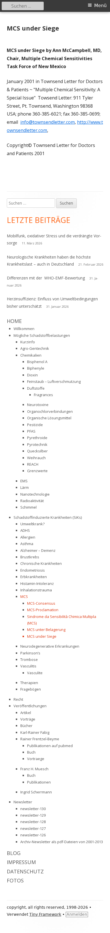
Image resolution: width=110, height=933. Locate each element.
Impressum (21, 862)
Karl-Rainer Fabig (34, 732)
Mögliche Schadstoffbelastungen (42, 335)
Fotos (15, 880)
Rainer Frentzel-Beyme (39, 738)
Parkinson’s (30, 653)
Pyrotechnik (37, 444)
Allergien (27, 537)
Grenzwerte (37, 470)
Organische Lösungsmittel (49, 417)
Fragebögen (30, 689)
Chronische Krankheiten (41, 563)
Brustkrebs (29, 556)
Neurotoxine (38, 404)
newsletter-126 (33, 834)
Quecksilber (37, 451)
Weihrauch (36, 457)
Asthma (26, 543)
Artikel (25, 712)
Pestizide (35, 424)
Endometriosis (32, 570)
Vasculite (35, 672)
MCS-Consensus (41, 603)
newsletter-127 (33, 828)
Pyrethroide (37, 437)
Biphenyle (35, 368)
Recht (18, 699)
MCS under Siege (41, 636)
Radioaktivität (32, 500)
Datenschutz (25, 871)
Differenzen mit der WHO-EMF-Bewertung (46, 278)
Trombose (29, 659)
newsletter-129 (33, 815)
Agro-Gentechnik (34, 348)
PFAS (31, 431)
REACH (32, 464)
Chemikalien (30, 355)
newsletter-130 (33, 808)
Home (14, 321)
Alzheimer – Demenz (38, 550)
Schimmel (28, 507)
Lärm (24, 487)
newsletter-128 (33, 821)
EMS (24, 480)
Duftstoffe (36, 388)
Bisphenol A (37, 361)
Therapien (29, 682)
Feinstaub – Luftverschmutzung (54, 381)
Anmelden (77, 914)
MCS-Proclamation (42, 609)
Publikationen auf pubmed (50, 745)
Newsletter (23, 801)
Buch (31, 752)
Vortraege (35, 758)
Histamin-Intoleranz (37, 583)
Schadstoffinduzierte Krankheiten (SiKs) (48, 517)
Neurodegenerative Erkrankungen (49, 646)
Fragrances (43, 394)
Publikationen (39, 782)
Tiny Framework (45, 914)
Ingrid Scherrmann (36, 792)
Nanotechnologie (35, 494)
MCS (24, 596)
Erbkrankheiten (33, 576)
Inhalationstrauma (36, 590)
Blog (14, 853)
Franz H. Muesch (34, 768)
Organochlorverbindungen (50, 411)
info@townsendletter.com (47, 122)
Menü (100, 5)
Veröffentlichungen (30, 705)
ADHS (25, 530)
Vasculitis (28, 666)
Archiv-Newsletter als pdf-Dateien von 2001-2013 (61, 841)
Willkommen (24, 328)
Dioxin (32, 374)
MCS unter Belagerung (46, 629)
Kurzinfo (27, 341)
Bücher (26, 725)
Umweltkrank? (32, 523)
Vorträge (27, 719)
